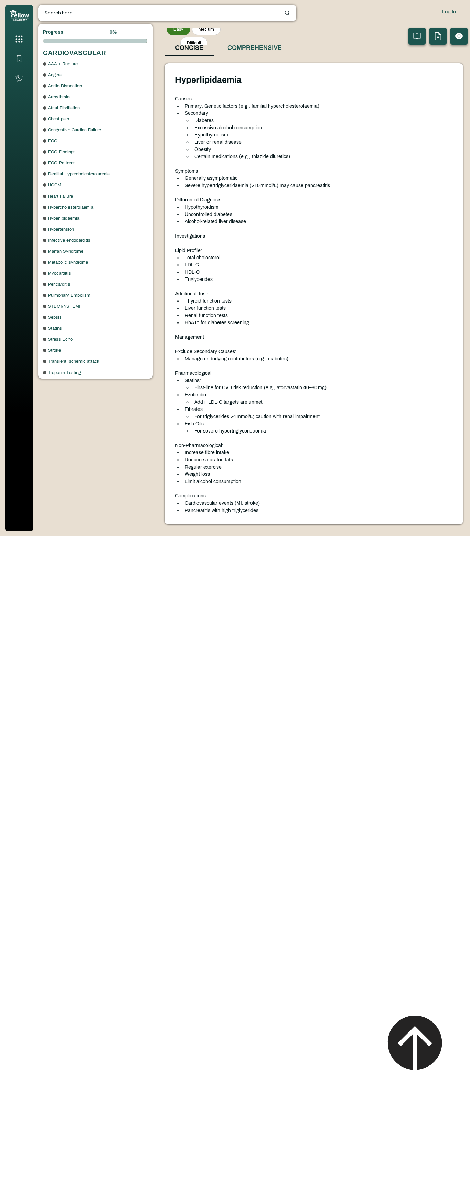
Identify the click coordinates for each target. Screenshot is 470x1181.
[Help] (19, 78)
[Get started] (19, 38)
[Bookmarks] (19, 58)
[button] (438, 36)
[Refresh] (459, 36)
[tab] (189, 48)
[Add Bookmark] (417, 36)
